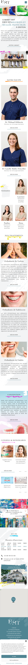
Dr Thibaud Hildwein (14, 629)
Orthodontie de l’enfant (14, 633)
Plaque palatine (14, 639)
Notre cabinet (14, 45)
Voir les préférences (14, 660)
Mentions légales (18, 663)
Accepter (14, 656)
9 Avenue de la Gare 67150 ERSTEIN (14, 559)
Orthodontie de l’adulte (14, 637)
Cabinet (14, 627)
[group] (7, 482)
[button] (26, 641)
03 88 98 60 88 (9, 555)
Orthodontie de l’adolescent (14, 635)
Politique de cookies (10, 663)
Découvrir (14, 284)
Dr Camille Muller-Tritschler (14, 631)
